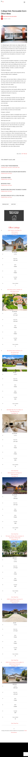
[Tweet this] (22, 154)
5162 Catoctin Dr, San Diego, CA (15, 472)
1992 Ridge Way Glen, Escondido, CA (15, 409)
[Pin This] (24, 154)
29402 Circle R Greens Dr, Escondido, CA (15, 662)
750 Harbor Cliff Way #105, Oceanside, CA (15, 536)
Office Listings (14, 227)
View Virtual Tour (14, 470)
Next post (13, 204)
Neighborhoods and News (10, 16)
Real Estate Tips (16, 167)
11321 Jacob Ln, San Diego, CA (14, 230)
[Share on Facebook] (23, 154)
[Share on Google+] (26, 154)
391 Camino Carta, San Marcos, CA (14, 350)
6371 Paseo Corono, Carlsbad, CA (14, 289)
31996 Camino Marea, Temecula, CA (15, 599)
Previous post (5, 204)
